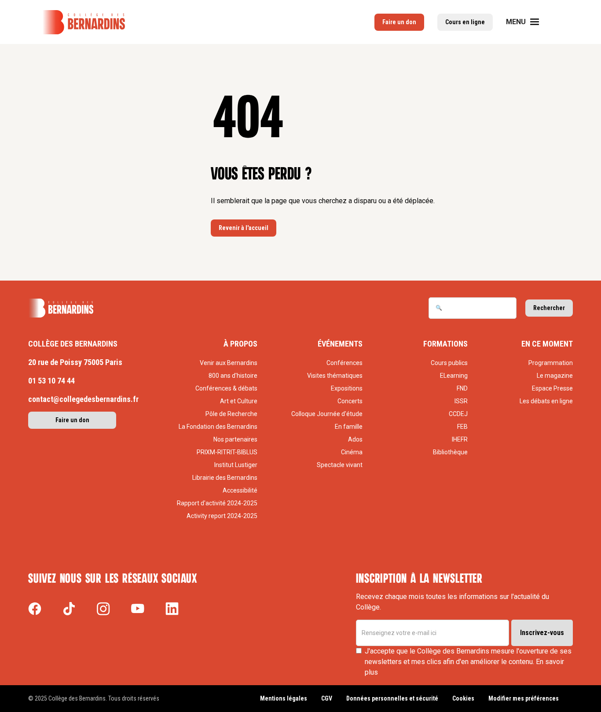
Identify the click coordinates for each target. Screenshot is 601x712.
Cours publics (449, 362)
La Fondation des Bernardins (218, 426)
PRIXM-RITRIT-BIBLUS (227, 452)
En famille (349, 426)
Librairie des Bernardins (224, 477)
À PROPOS (240, 343)
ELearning (454, 375)
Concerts (350, 401)
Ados (355, 439)
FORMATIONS (445, 343)
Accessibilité (240, 490)
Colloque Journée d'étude (327, 413)
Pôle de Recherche (231, 413)
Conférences (344, 362)
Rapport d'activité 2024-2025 (217, 503)
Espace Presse (552, 388)
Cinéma (352, 452)
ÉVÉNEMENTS (340, 343)
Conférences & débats (226, 388)
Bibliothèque (450, 452)
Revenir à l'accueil (243, 227)
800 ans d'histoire (233, 375)
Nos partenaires (235, 439)
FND (462, 388)
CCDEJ (458, 413)
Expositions (347, 388)
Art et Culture (238, 401)
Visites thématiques (335, 375)
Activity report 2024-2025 (222, 515)
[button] (528, 22)
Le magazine (555, 375)
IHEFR (460, 439)
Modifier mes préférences (523, 698)
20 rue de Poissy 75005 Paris (75, 362)
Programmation (550, 362)
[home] (83, 22)
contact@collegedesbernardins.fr (83, 399)
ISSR (461, 401)
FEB (462, 426)
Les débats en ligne (546, 401)
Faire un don (72, 420)
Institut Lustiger (235, 464)
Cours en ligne (465, 22)
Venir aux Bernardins (228, 362)
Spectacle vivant (340, 464)
